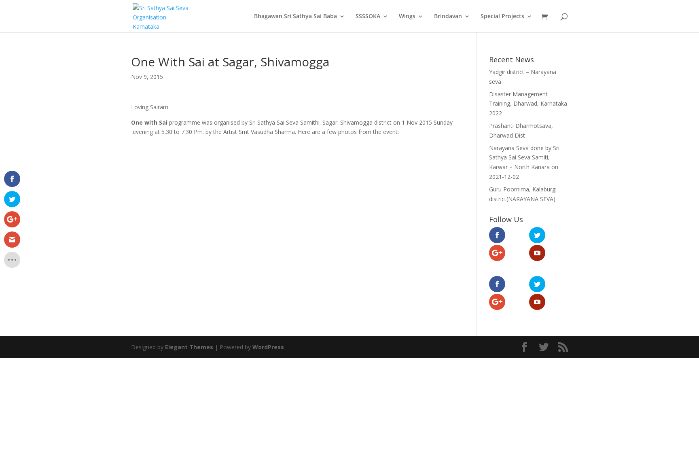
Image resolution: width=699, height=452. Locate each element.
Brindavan (448, 16)
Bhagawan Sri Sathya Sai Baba (295, 16)
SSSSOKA (368, 16)
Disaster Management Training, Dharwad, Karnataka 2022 (528, 103)
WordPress (268, 347)
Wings (407, 16)
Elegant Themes (189, 347)
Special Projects (502, 16)
